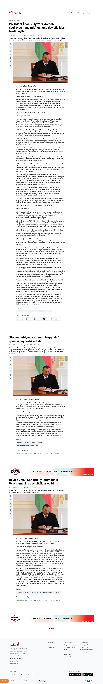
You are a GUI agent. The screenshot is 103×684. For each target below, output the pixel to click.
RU (91, 680)
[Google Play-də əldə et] (87, 674)
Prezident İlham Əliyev (23, 311)
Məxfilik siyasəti (84, 647)
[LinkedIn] (28, 674)
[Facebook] (14, 674)
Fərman (57, 592)
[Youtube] (21, 674)
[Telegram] (25, 674)
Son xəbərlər (51, 645)
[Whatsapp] (11, 674)
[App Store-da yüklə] (75, 674)
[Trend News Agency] (14, 644)
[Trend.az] (15, 13)
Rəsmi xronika (51, 647)
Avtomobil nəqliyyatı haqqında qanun (41, 311)
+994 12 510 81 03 (14, 661)
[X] (18, 674)
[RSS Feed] (32, 674)
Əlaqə (65, 649)
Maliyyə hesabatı (68, 656)
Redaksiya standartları (69, 652)
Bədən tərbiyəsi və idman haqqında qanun (27, 445)
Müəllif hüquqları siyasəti (86, 649)
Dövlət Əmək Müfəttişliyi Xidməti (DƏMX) (42, 592)
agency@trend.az (14, 663)
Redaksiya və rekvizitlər (69, 647)
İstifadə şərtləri (84, 645)
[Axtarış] (67, 12)
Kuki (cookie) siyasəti (85, 652)
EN (86, 680)
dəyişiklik (40, 442)
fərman (33, 442)
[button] (10, 43)
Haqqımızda (67, 645)
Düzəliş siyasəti (67, 654)
